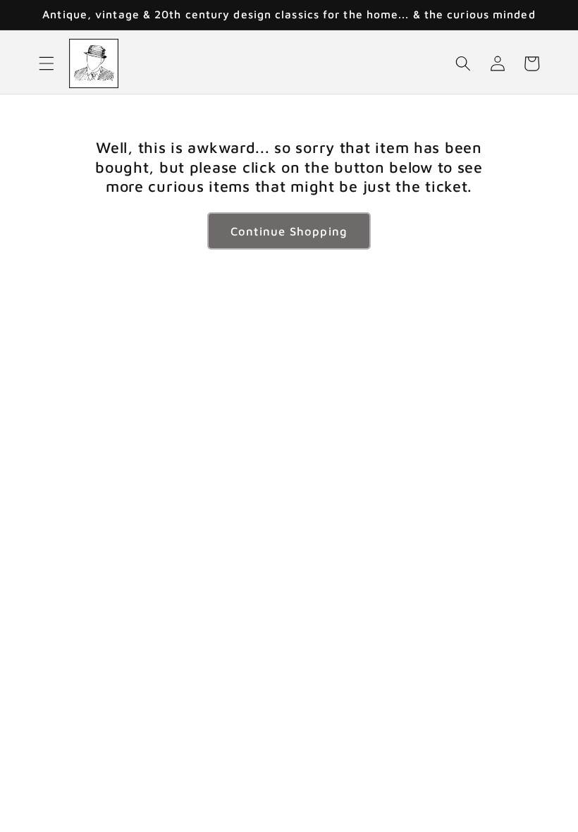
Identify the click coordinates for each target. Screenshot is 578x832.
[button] (46, 63)
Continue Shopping (289, 231)
